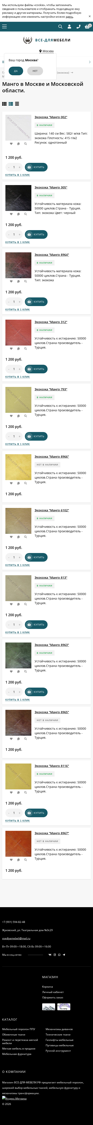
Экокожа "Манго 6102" (52, 510)
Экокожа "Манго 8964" (52, 255)
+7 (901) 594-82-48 (13, 922)
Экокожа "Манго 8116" (52, 766)
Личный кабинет (53, 992)
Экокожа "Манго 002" (51, 117)
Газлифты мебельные (60, 1040)
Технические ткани (58, 1034)
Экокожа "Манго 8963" (52, 645)
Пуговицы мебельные (60, 1045)
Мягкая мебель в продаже (18, 1048)
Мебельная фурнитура (16, 1054)
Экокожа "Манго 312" (51, 322)
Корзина (47, 986)
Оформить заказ (52, 997)
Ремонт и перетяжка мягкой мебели (20, 1041)
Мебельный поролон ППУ (18, 1029)
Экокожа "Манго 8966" (52, 456)
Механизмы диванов (59, 1029)
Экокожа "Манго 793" (51, 389)
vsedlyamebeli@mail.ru (16, 938)
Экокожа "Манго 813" (51, 577)
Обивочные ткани (13, 1034)
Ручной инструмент (58, 1051)
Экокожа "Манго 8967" (52, 833)
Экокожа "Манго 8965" (52, 712)
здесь (69, 17)
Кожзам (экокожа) (58, 72)
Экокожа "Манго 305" (51, 187)
